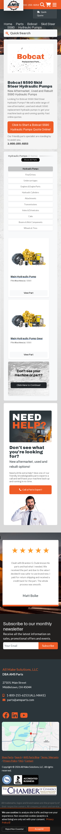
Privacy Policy (10, 761)
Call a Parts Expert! (32, 489)
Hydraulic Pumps (30, 169)
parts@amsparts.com (20, 700)
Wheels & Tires (30, 228)
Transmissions (30, 204)
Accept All (39, 829)
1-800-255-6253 (29, 5)
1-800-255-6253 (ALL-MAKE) (26, 695)
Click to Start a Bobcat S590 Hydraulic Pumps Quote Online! (30, 127)
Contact (29, 761)
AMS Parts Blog (31, 757)
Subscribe (48, 645)
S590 (11, 27)
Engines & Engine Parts (30, 186)
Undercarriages (30, 180)
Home (8, 24)
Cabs (30, 216)
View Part (28, 293)
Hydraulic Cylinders (30, 192)
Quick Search (20, 33)
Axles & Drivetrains (30, 210)
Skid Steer (48, 24)
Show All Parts (30, 160)
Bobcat (32, 24)
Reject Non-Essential (14, 829)
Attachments (30, 198)
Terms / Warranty (49, 757)
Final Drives (30, 175)
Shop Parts (7, 757)
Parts (20, 24)
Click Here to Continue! (29, 385)
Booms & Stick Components (30, 222)
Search (18, 757)
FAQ (21, 761)
